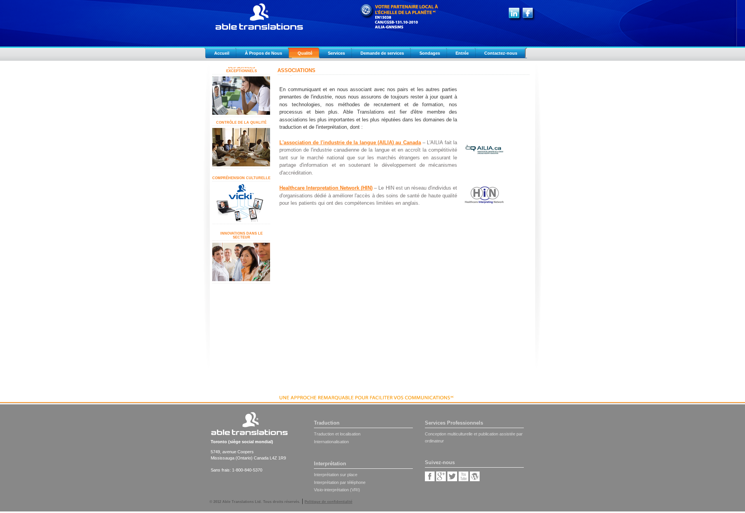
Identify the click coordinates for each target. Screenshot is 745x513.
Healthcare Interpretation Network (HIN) (325, 188)
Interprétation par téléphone (340, 482)
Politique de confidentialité (328, 502)
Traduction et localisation (337, 434)
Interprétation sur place (335, 474)
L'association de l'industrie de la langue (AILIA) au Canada (350, 142)
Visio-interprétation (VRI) (337, 489)
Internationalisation (331, 441)
